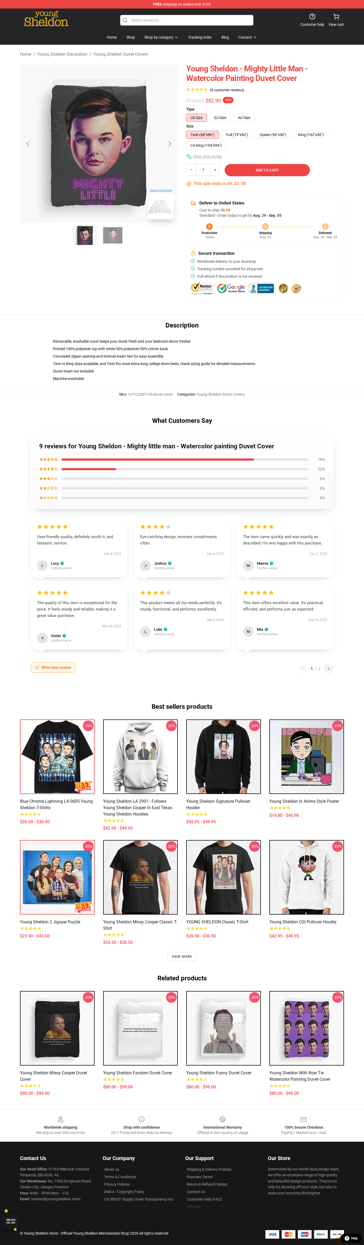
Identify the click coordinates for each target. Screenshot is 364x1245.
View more (182, 957)
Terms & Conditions (120, 1177)
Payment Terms (200, 1177)
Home (25, 54)
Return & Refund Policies (207, 1184)
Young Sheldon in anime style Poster (304, 801)
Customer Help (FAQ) (204, 1199)
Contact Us (196, 1192)
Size (189, 126)
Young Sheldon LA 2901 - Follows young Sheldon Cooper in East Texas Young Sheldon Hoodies (137, 808)
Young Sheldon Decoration (62, 54)
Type (190, 109)
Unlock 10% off (10, 1221)
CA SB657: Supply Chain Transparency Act (139, 1199)
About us (111, 1169)
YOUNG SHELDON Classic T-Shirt (217, 921)
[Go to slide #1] (85, 235)
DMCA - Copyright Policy (124, 1192)
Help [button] (354, 1238)
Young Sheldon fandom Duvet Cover (137, 1072)
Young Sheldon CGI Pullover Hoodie (302, 921)
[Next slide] (169, 143)
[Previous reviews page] (303, 668)
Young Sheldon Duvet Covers (121, 54)
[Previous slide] (28, 143)
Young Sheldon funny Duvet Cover (218, 1072)
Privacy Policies (117, 1184)
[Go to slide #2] (113, 235)
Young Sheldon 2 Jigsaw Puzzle (50, 921)
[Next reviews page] (328, 668)
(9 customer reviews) (227, 90)
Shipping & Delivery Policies (209, 1169)
